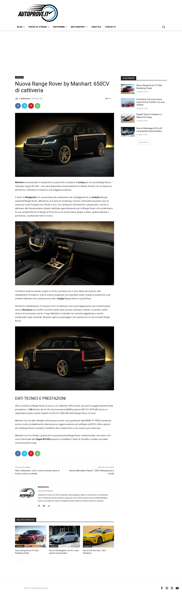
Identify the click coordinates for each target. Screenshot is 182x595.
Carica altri (143, 142)
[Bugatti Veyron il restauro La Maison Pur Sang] (128, 118)
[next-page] (21, 560)
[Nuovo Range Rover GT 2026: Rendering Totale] (30, 536)
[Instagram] (44, 505)
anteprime (19, 77)
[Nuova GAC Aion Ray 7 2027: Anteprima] (98, 536)
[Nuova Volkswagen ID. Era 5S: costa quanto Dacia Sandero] (64, 536)
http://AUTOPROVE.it (45, 491)
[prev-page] (17, 560)
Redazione (25, 98)
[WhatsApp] (37, 106)
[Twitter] (24, 106)
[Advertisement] (91, 51)
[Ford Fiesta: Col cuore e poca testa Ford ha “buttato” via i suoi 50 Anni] (128, 103)
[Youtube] (177, 588)
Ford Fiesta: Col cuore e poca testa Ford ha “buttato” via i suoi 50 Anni (150, 102)
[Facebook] (18, 106)
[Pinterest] (31, 106)
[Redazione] (17, 98)
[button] (163, 26)
